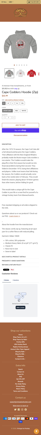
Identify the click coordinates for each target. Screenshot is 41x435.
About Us (20, 374)
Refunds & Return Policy (11, 265)
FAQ (20, 377)
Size (13, 100)
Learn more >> (14, 216)
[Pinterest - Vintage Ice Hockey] (26, 409)
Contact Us (20, 372)
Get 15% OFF (20, 379)
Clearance (20, 356)
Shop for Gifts (19, 354)
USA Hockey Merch (20, 344)
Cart (34, 2)
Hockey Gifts (20, 342)
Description (6, 144)
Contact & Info (20, 359)
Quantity (5, 115)
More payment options (20, 135)
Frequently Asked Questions (13, 261)
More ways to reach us (20, 406)
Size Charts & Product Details (14, 100)
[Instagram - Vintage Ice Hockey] (22, 409)
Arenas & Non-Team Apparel (20, 349)
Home (20, 335)
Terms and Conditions (20, 391)
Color (4, 107)
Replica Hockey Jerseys (20, 347)
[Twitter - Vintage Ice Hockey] (15, 409)
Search (20, 369)
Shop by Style (19, 351)
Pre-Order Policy (20, 384)
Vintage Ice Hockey (23, 428)
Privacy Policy (20, 386)
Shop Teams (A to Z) (20, 337)
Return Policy (20, 389)
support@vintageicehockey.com (20, 402)
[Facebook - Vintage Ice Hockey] (19, 409)
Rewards (20, 381)
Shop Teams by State (20, 339)
